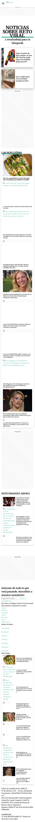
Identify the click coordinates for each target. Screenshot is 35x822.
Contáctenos (6, 814)
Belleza (26, 3)
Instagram (33, 3)
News (26, 8)
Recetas (26, 10)
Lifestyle (26, 6)
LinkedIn (5, 651)
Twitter (4, 636)
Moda (3, 608)
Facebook (5, 632)
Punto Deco (26, 16)
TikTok (4, 640)
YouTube (4, 643)
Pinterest (5, 647)
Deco (26, 13)
